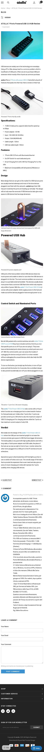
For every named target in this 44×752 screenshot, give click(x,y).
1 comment (6, 27)
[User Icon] (34, 3)
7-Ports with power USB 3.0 (19, 80)
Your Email (4, 635)
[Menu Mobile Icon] (2, 2)
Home (3, 8)
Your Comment (6, 644)
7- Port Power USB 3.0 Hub (30, 287)
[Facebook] (3, 711)
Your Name (4, 626)
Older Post (7, 480)
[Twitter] (8, 711)
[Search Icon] (8, 3)
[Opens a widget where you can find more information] (36, 748)
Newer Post (37, 480)
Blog (8, 8)
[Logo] (22, 2)
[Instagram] (13, 711)
